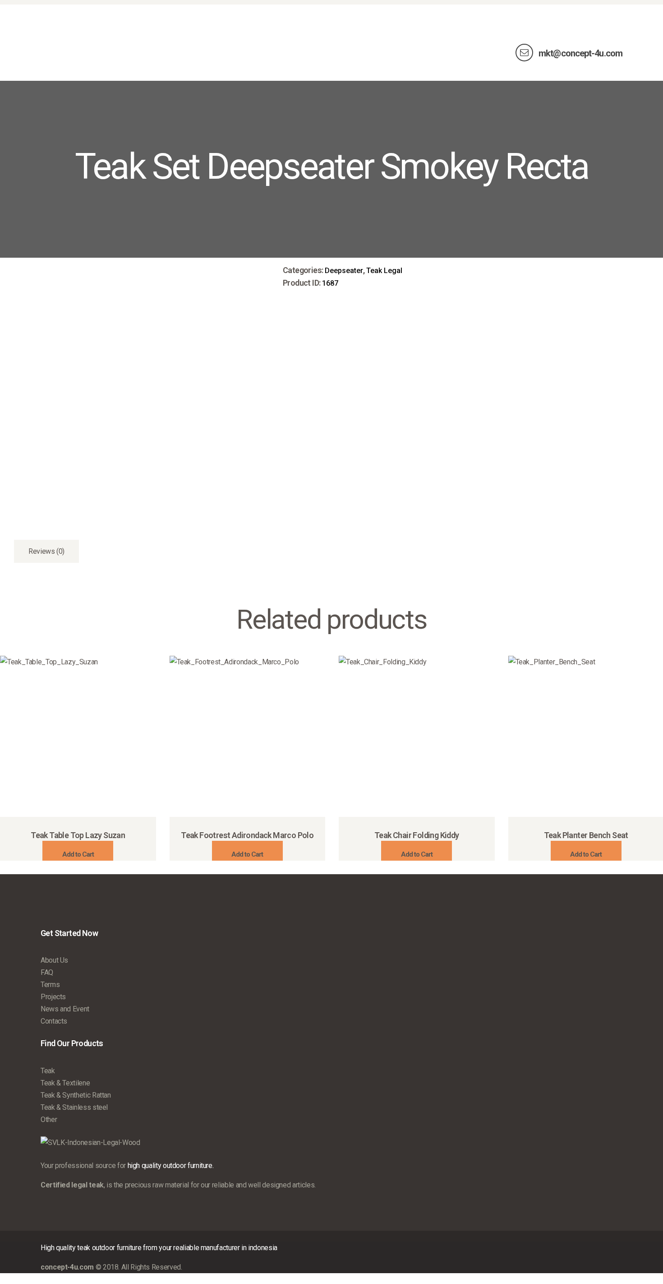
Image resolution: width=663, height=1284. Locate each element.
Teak (48, 1070)
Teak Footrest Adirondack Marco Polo (247, 835)
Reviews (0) (46, 551)
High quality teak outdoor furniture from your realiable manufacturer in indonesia (159, 1247)
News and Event (65, 1009)
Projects (53, 996)
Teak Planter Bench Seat (586, 835)
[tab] (46, 551)
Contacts (54, 1021)
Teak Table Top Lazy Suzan (78, 835)
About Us (54, 960)
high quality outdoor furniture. (171, 1165)
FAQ (47, 972)
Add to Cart (78, 854)
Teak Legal (384, 270)
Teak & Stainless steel (74, 1107)
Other (49, 1119)
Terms (50, 984)
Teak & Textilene (65, 1083)
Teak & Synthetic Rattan (76, 1095)
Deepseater (344, 270)
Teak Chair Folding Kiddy (416, 835)
